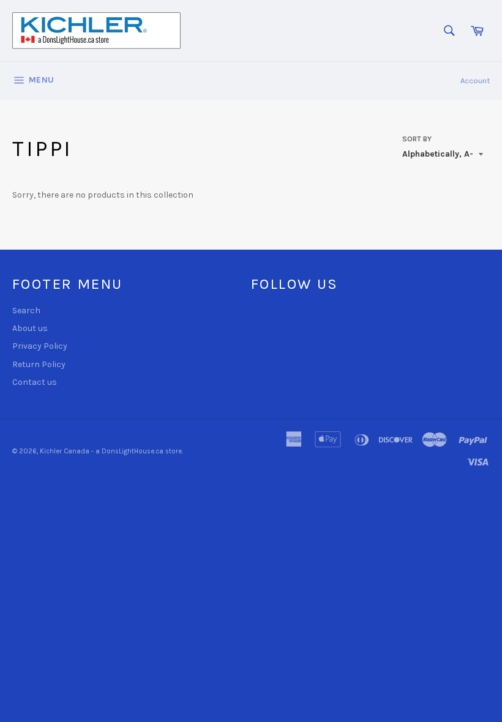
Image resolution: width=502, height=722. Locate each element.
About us (30, 328)
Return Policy (39, 364)
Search (26, 310)
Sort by (417, 139)
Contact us (34, 382)
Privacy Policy (39, 346)
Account (475, 80)
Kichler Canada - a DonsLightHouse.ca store (111, 451)
